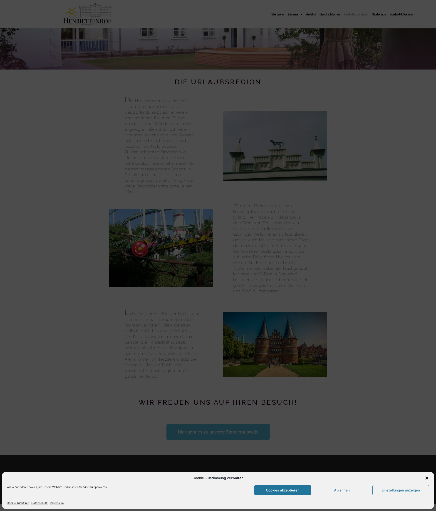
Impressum (57, 503)
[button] (427, 478)
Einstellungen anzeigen (401, 490)
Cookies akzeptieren (283, 490)
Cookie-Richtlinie (18, 503)
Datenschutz (39, 503)
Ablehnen (342, 490)
